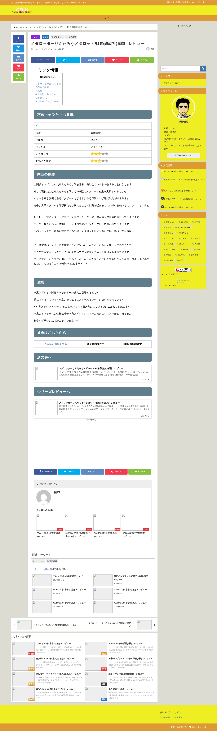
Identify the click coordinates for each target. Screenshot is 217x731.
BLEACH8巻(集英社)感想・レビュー (177, 207)
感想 (38, 90)
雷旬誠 (168, 255)
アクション (58, 37)
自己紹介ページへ (183, 155)
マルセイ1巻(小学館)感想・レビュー (177, 171)
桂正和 (197, 222)
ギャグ (199, 249)
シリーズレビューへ (47, 101)
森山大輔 (184, 222)
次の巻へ (41, 98)
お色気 (168, 227)
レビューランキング (170, 274)
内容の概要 (42, 87)
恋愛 (181, 260)
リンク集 (201, 2)
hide (54, 77)
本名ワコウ (183, 233)
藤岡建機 (72, 37)
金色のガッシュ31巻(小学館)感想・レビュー (180, 191)
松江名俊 (169, 244)
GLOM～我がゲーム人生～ (171, 717)
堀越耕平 (169, 260)
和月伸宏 (186, 249)
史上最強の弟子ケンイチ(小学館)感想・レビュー (182, 199)
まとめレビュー (184, 227)
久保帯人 (169, 233)
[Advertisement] (63, 443)
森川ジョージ (171, 249)
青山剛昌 (181, 255)
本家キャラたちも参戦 (48, 83)
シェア (18, 41)
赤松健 (197, 244)
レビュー (108, 18)
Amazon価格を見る (56, 344)
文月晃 (183, 238)
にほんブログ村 (169, 285)
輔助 (153, 49)
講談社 (45, 37)
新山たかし (183, 244)
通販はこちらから (45, 94)
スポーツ (196, 238)
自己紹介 (170, 2)
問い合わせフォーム (186, 2)
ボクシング (170, 238)
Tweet (18, 50)
